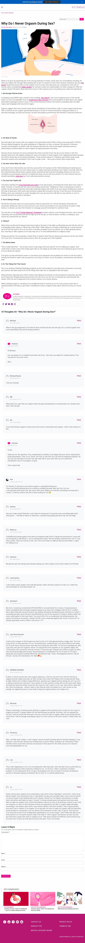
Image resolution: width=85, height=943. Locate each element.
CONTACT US (36, 922)
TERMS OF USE (65, 926)
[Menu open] (2, 7)
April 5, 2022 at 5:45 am (15, 323)
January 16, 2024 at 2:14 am (16, 735)
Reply (79, 321)
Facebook (4, 921)
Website (3, 866)
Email (3, 860)
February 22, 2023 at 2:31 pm (16, 481)
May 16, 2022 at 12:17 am (15, 399)
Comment (5, 832)
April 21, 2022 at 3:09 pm (13, 346)
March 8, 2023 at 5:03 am (15, 509)
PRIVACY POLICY (65, 922)
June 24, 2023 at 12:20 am (15, 603)
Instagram (17, 921)
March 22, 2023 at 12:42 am (16, 532)
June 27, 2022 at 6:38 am (15, 422)
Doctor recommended (38, 907)
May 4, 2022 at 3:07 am (15, 378)
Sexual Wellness (9, 12)
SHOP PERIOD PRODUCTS (52, 2)
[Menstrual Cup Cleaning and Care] (69, 899)
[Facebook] (3, 304)
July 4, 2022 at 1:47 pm (13, 445)
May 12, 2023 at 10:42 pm (15, 580)
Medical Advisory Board (41, 930)
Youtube (21, 921)
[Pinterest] (12, 304)
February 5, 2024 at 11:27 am (16, 762)
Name (3, 853)
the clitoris (45, 98)
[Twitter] (6, 304)
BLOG (2, 12)
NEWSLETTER (36, 926)
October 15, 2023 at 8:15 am (16, 672)
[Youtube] (9, 304)
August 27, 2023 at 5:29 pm (16, 636)
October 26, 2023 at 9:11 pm (16, 705)
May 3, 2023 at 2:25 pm (15, 559)
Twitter (8, 921)
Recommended (9, 907)
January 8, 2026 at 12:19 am (16, 789)
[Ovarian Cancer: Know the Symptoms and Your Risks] (42, 899)
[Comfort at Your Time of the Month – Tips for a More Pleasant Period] (16, 899)
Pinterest (13, 921)
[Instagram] (15, 304)
